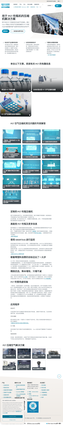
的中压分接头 (38, 233)
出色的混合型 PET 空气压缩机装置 (47, 80)
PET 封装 (25, 277)
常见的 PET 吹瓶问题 (15, 80)
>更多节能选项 (14, 236)
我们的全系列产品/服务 (51, 1)
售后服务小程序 (45, 390)
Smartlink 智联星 (20, 391)
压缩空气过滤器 (7, 392)
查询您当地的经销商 (20, 386)
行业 (24, 4)
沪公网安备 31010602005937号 (43, 418)
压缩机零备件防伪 (20, 389)
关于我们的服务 (52, 55)
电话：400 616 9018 (33, 391)
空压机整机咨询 (7, 397)
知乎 (42, 397)
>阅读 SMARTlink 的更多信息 (17, 254)
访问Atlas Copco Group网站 (33, 423)
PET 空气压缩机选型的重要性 (15, 105)
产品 (20, 4)
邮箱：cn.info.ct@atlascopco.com (33, 395)
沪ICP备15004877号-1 (30, 418)
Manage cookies (13, 419)
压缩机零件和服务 (7, 390)
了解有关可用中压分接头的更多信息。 (20, 323)
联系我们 (15, 4)
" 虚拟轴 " (34, 231)
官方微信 (43, 385)
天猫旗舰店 (44, 392)
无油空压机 (6, 385)
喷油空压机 (6, 387)
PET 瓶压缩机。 (48, 278)
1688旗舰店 (44, 395)
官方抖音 (43, 387)
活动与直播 (29, 4)
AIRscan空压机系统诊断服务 (20, 395)
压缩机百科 (36, 4)
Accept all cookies (12, 416)
